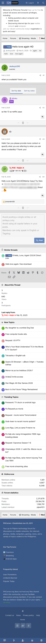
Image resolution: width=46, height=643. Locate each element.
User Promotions (9, 574)
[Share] (40, 75)
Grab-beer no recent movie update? (20, 421)
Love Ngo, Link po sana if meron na (20, 428)
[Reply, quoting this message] (42, 117)
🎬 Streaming (8, 556)
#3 (43, 139)
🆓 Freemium (8, 552)
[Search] (43, 2)
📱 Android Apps (10, 559)
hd (40, 51)
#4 (43, 177)
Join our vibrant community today (16, 29)
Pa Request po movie (14, 409)
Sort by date (16, 91)
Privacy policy (28, 615)
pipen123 (40, 507)
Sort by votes (29, 91)
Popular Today (8, 581)
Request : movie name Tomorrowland (20, 415)
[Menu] (3, 2)
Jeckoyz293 (10, 51)
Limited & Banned (10, 578)
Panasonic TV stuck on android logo (20, 402)
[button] (23, 611)
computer (22, 26)
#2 (43, 108)
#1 (43, 75)
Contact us (9, 615)
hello (6, 54)
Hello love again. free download (18, 264)
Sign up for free (34, 10)
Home (22, 619)
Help (38, 615)
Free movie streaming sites (16, 466)
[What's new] (38, 2)
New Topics (9, 322)
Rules (18, 615)
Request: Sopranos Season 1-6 (18, 443)
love (11, 54)
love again (19, 54)
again (35, 51)
